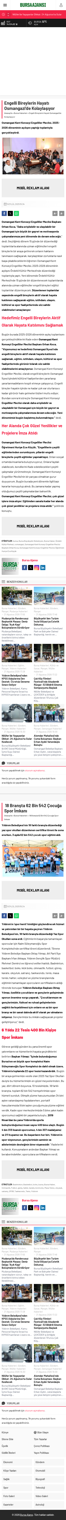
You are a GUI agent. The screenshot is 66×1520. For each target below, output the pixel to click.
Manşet (5, 611)
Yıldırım (34, 1191)
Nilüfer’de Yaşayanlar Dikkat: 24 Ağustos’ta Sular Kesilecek (17, 738)
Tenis (28, 1191)
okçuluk (58, 1188)
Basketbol (27, 1184)
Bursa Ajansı (30, 560)
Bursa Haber (49, 541)
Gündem (22, 608)
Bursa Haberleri (20, 113)
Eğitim (21, 665)
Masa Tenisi (49, 1188)
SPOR (11, 1191)
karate (32, 1188)
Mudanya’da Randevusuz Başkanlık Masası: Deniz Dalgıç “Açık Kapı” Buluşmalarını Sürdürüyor (16, 623)
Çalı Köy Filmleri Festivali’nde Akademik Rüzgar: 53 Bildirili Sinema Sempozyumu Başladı (48, 683)
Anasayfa (8, 113)
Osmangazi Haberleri (52, 728)
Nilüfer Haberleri (18, 728)
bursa (15, 541)
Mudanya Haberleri (19, 611)
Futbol (14, 1188)
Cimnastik (6, 1188)
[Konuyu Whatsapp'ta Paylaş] (16, 213)
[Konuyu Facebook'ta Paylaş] (4, 213)
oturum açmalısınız (35, 770)
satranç (5, 1191)
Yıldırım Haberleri (18, 668)
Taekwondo (20, 1191)
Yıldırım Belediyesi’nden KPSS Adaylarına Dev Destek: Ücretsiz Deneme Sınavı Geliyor (16, 680)
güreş (20, 1188)
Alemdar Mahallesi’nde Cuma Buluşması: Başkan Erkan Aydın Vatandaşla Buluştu (47, 740)
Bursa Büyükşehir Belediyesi (31, 541)
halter (25, 1188)
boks (35, 1184)
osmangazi (19, 544)
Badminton (18, 1184)
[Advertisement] (33, 62)
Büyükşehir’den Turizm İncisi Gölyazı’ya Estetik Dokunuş (46, 621)
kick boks (39, 1188)
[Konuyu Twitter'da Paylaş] (10, 213)
